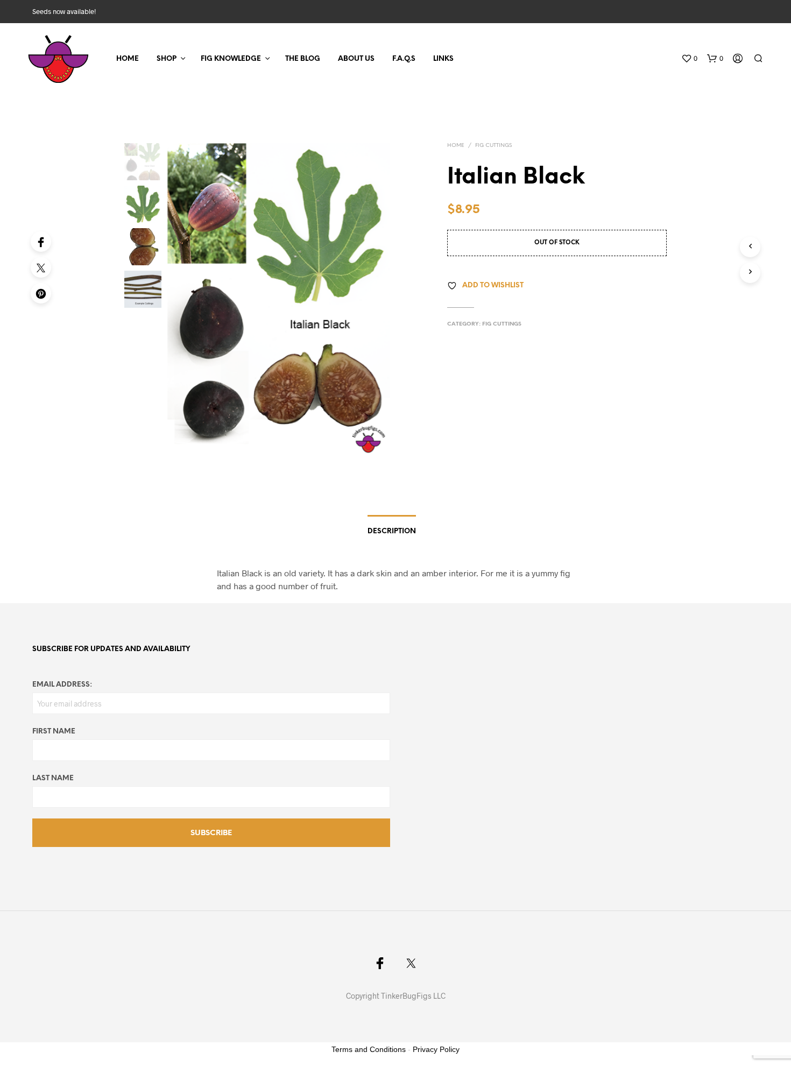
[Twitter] (41, 267)
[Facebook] (41, 241)
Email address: (62, 684)
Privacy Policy (436, 1049)
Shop (166, 58)
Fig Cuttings (493, 146)
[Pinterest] (41, 293)
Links (443, 58)
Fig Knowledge (231, 58)
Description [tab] (392, 531)
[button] (689, 58)
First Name (53, 731)
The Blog (302, 58)
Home (127, 58)
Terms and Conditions (368, 1049)
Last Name (53, 778)
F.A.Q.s (403, 58)
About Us (356, 58)
